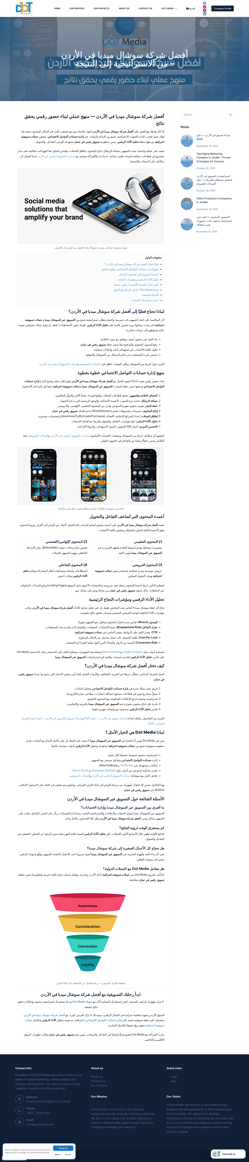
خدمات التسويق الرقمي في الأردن (56, 156)
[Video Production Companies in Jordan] (187, 204)
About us (124, 8)
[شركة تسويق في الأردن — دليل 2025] (187, 140)
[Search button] (230, 114)
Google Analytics (132, 652)
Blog (174, 1081)
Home (57, 8)
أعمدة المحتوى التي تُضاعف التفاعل (139, 274)
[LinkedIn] (204, 13)
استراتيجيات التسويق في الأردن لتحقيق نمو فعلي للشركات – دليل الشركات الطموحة (214, 180)
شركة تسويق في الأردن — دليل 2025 (105, 718)
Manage (68, 1154)
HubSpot (110, 770)
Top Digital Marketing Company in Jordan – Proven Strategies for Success (213, 157)
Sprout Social (80, 770)
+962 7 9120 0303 (38, 1113)
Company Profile (222, 8)
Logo (174, 1076)
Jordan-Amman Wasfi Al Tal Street (48, 1101)
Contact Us (145, 8)
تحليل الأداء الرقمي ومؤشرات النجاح (139, 279)
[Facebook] (204, 3)
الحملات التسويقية (90, 364)
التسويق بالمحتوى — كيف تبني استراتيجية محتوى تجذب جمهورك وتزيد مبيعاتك (214, 220)
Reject (57, 1154)
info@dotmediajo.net (39, 1124)
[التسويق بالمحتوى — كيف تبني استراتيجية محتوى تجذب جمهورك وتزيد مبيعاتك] (187, 224)
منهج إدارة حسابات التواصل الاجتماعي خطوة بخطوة (130, 269)
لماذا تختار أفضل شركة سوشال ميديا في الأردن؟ (132, 264)
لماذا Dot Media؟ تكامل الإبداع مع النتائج (136, 289)
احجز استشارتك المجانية (145, 300)
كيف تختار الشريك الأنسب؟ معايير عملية (136, 284)
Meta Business (111, 652)
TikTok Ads (126, 765)
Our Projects (101, 8)
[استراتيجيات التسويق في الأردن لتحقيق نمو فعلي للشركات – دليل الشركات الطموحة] (187, 183)
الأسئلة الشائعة (150, 295)
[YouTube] (204, 10)
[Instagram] (204, 6)
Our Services (76, 8)
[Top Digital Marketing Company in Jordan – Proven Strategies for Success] (187, 161)
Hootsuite (97, 770)
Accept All (63, 1148)
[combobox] (204, 114)
